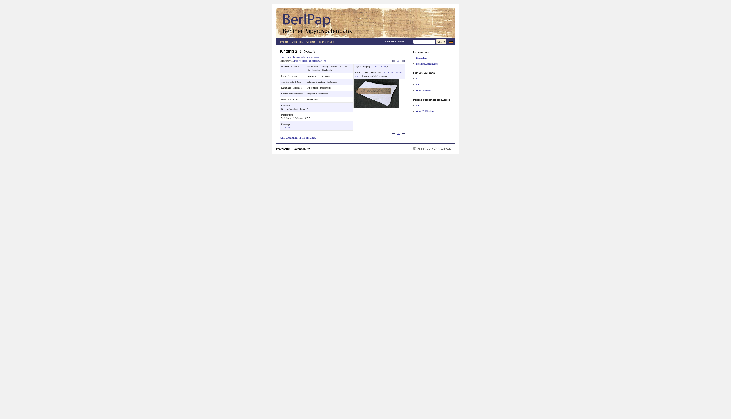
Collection (297, 41)
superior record (312, 57)
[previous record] (393, 60)
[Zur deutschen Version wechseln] (451, 41)
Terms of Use (326, 41)
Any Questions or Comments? (298, 137)
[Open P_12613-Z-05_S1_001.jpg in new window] (376, 80)
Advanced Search (394, 41)
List (398, 60)
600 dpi (385, 72)
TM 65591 (286, 127)
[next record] (403, 60)
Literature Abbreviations (427, 63)
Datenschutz (301, 149)
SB (417, 105)
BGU (418, 78)
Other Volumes (423, 90)
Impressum (284, 149)
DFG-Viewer (396, 72)
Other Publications (425, 111)
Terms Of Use (379, 66)
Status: (358, 76)
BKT (418, 84)
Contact (310, 41)
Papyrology (421, 57)
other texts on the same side (292, 57)
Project (284, 41)
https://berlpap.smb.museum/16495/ (310, 60)
